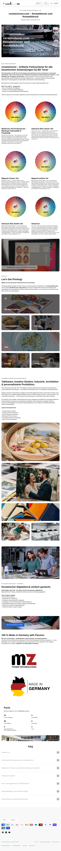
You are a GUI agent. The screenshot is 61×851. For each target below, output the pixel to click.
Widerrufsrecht (32, 845)
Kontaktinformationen (16, 845)
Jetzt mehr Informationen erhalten (14, 624)
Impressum (25, 845)
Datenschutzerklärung (5, 845)
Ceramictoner (7, 841)
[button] (3, 3)
